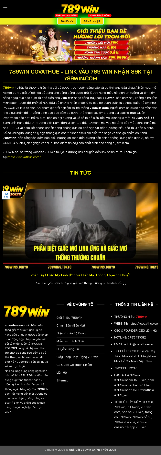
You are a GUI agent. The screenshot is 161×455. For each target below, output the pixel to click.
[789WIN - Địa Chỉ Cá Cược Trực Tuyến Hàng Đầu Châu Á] (80, 9)
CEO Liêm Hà (148, 330)
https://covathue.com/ (24, 157)
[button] (5, 9)
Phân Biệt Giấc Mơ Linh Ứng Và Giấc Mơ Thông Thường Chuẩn (80, 275)
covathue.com (15, 325)
